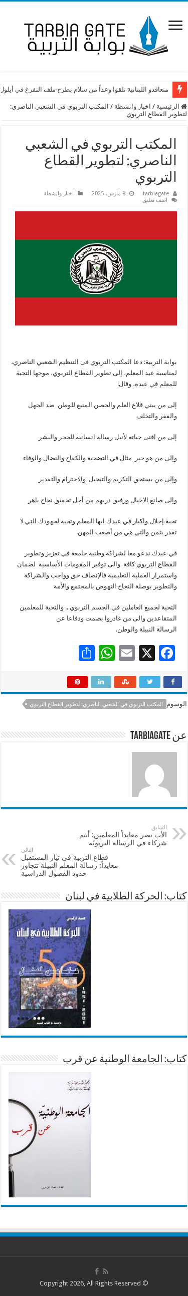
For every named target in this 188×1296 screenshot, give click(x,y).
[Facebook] (97, 1271)
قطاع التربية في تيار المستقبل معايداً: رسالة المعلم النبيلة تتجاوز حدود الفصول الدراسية (69, 862)
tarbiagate (156, 193)
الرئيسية (168, 106)
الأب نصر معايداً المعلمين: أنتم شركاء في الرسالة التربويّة (123, 835)
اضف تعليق (154, 200)
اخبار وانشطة (132, 106)
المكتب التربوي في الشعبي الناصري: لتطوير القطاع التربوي (96, 704)
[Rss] (105, 1271)
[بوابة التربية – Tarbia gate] (94, 35)
